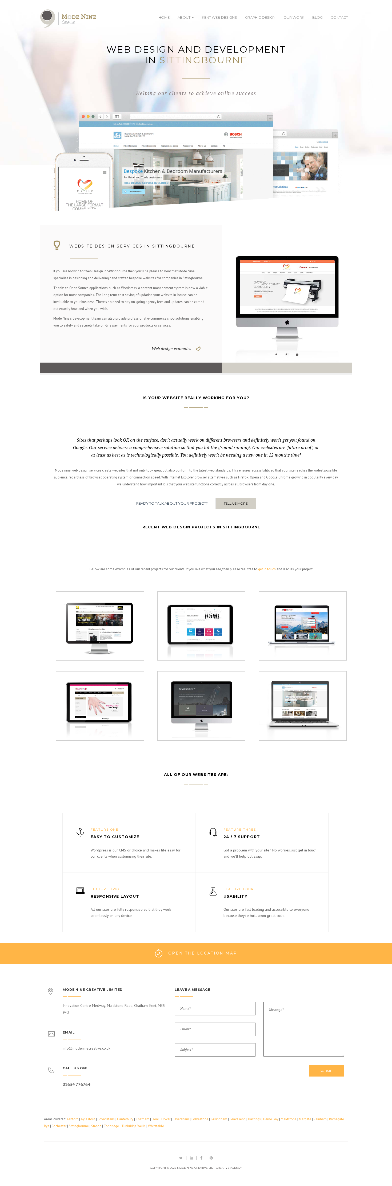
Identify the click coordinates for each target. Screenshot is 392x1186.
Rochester (59, 1126)
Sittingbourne (79, 1126)
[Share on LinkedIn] (191, 1158)
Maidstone (289, 1119)
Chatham (142, 1119)
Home (164, 17)
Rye (46, 1126)
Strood (96, 1126)
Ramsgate (336, 1119)
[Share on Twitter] (181, 1158)
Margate (305, 1119)
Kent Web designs (219, 17)
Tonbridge (111, 1126)
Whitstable (156, 1126)
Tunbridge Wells (133, 1126)
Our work (293, 17)
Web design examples (171, 348)
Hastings (254, 1119)
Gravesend (238, 1119)
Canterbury (125, 1119)
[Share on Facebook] (201, 1158)
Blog (317, 17)
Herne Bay (270, 1119)
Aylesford (88, 1119)
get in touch (267, 569)
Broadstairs (106, 1119)
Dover (165, 1119)
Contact (339, 17)
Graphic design (260, 17)
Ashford (72, 1119)
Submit (326, 1071)
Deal (155, 1119)
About (184, 17)
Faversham (181, 1119)
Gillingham (219, 1119)
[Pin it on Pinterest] (211, 1158)
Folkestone (199, 1119)
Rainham (320, 1119)
